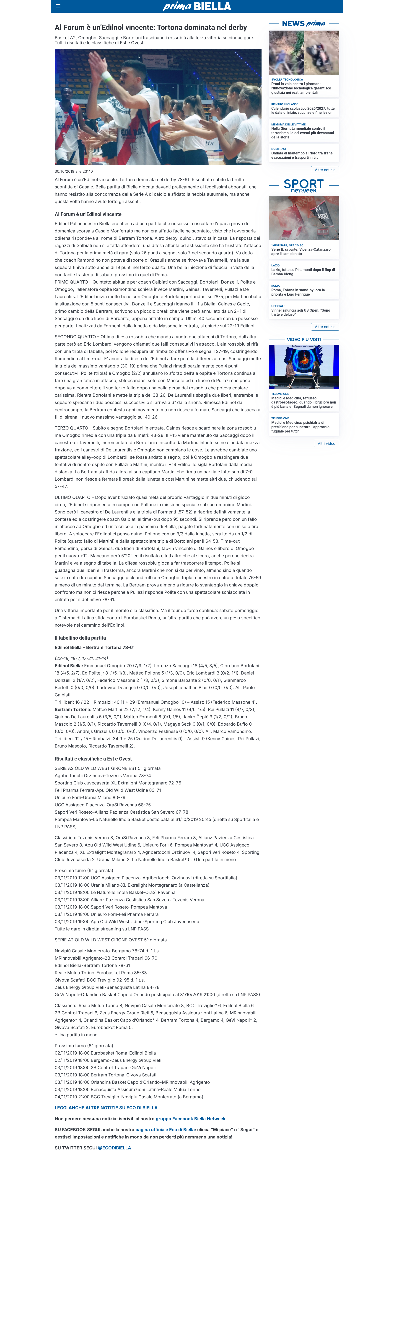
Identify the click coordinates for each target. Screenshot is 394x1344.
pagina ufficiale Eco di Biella (165, 1129)
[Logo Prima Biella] (197, 6)
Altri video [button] (326, 443)
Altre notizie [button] (325, 169)
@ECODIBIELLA (114, 1148)
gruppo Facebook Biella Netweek (191, 1118)
